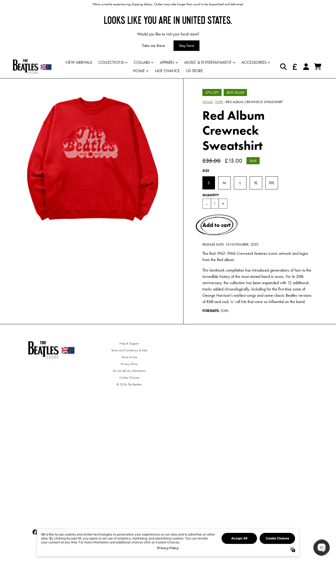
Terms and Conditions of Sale (129, 350)
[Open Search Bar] (283, 66)
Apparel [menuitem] (167, 62)
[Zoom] (93, 158)
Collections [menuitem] (111, 62)
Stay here (186, 45)
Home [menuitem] (139, 70)
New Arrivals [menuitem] (79, 62)
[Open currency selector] (294, 66)
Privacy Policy (129, 364)
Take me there (153, 45)
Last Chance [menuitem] (167, 70)
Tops (219, 101)
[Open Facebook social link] (35, 532)
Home (207, 101)
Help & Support (129, 343)
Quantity (210, 195)
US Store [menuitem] (194, 70)
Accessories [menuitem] (254, 62)
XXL (272, 182)
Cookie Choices (129, 377)
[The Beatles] (32, 66)
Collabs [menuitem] (142, 62)
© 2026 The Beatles (129, 384)
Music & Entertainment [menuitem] (208, 62)
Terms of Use (129, 357)
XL (256, 182)
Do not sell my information (129, 371)
